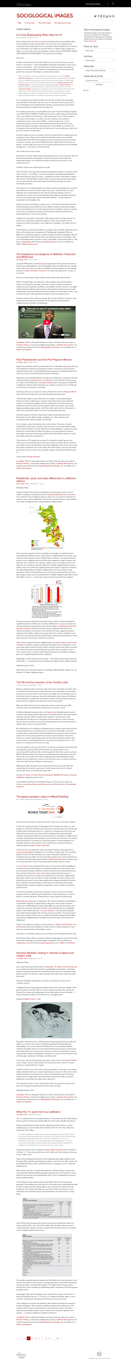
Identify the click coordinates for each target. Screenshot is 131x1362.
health (27, 270)
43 (57, 1338)
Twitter (18, 349)
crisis (32, 270)
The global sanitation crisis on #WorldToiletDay (42, 796)
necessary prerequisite (24, 852)
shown (43, 873)
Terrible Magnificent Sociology (49, 347)
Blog (19, 23)
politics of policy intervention (40, 845)
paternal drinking (48, 382)
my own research (48, 910)
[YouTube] (107, 16)
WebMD (57, 775)
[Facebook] (98, 16)
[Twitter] (95, 16)
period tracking (64, 85)
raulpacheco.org (22, 943)
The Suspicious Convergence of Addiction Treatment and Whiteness (46, 255)
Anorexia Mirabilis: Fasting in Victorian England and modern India (45, 954)
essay (42, 263)
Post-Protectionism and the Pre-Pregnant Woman (44, 359)
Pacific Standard (34, 457)
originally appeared (49, 242)
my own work (22, 866)
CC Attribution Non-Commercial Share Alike (99, 1358)
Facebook (71, 943)
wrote (57, 882)
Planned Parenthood (45, 775)
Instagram (28, 349)
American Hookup (22, 345)
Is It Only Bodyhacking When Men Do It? (39, 34)
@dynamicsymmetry (30, 244)
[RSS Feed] (110, 16)
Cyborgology (26, 242)
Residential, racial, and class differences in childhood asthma (46, 479)
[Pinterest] (101, 16)
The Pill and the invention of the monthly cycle (42, 682)
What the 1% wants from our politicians (38, 1111)
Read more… (93, 41)
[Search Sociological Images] (113, 16)
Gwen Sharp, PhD (22, 484)
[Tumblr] (104, 16)
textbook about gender (65, 345)
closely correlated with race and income (61, 494)
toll (45, 270)
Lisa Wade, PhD (21, 260)
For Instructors (30, 23)
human (41, 270)
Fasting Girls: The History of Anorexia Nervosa (61, 967)
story (65, 366)
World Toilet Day (22, 901)
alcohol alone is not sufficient (41, 380)
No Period (64, 775)
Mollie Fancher (30, 999)
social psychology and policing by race (38, 784)
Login (87, 90)
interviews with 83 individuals (53, 1149)
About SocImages (44, 23)
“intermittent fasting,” (25, 89)
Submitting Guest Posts (62, 23)
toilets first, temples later (57, 859)
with (35, 270)
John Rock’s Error (49, 712)
